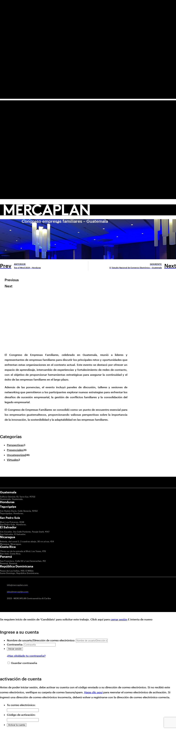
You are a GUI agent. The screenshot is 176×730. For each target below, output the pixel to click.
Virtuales (12, 459)
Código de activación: (21, 714)
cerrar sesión (119, 619)
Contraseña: (15, 644)
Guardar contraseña (24, 662)
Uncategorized (16, 454)
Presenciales (15, 450)
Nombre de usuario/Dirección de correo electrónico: (41, 640)
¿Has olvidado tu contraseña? (26, 655)
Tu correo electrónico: (21, 705)
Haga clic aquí (93, 692)
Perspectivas (15, 445)
